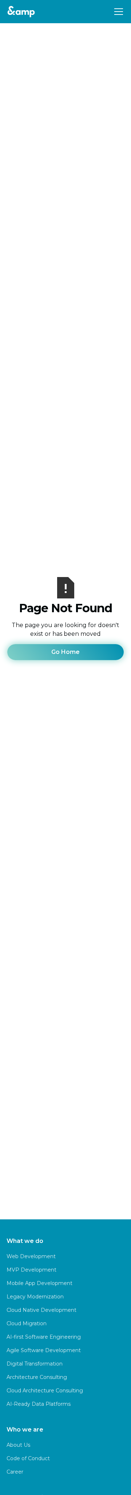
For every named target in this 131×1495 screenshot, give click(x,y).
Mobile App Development (39, 1283)
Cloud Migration (27, 1323)
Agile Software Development (44, 1350)
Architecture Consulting (37, 1377)
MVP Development (31, 1270)
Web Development (31, 1256)
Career (15, 1472)
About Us (18, 1445)
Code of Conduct (28, 1458)
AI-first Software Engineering (44, 1337)
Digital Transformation (35, 1363)
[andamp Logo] (21, 11)
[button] (117, 11)
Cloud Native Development (41, 1310)
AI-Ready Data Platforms (39, 1404)
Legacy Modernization (35, 1296)
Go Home (65, 651)
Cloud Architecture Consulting (45, 1390)
